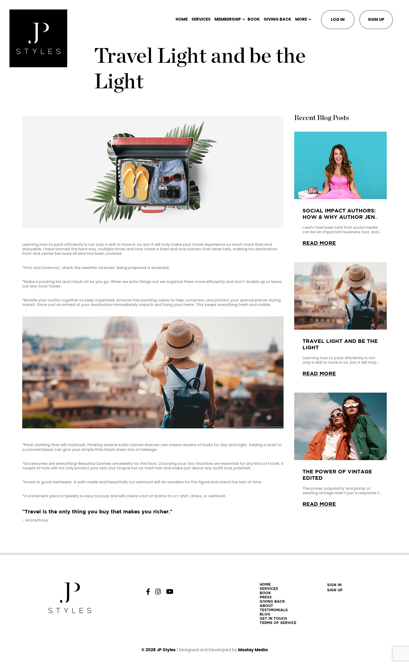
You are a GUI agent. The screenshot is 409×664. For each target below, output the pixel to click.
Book (254, 19)
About (266, 605)
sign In (334, 585)
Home (182, 19)
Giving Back (277, 19)
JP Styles (166, 650)
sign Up (334, 590)
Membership (227, 19)
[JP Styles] (38, 38)
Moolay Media (253, 650)
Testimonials (274, 610)
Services (201, 19)
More (301, 19)
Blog (265, 614)
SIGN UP (376, 19)
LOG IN (338, 19)
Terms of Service (278, 622)
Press (266, 597)
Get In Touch (273, 618)
